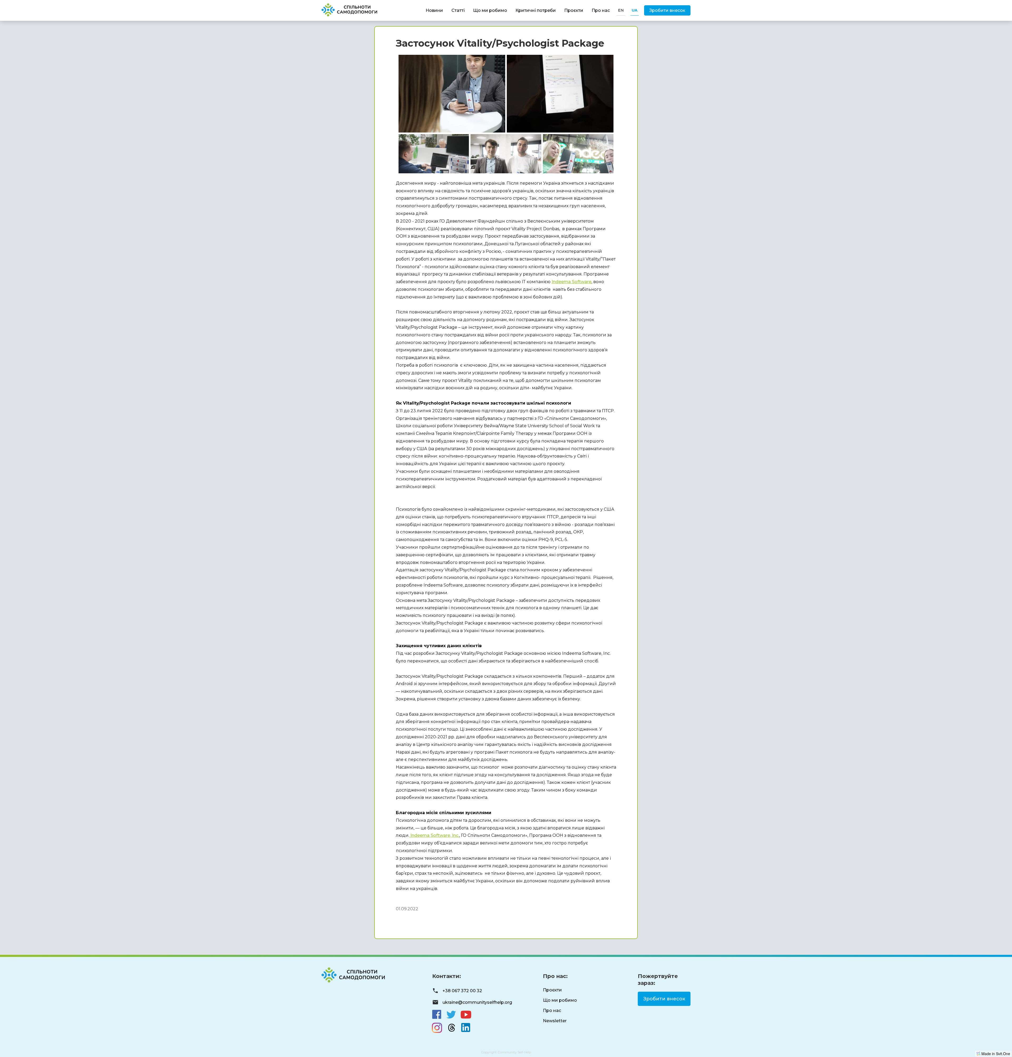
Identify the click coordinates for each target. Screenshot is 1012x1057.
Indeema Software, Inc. (434, 835)
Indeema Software (571, 281)
